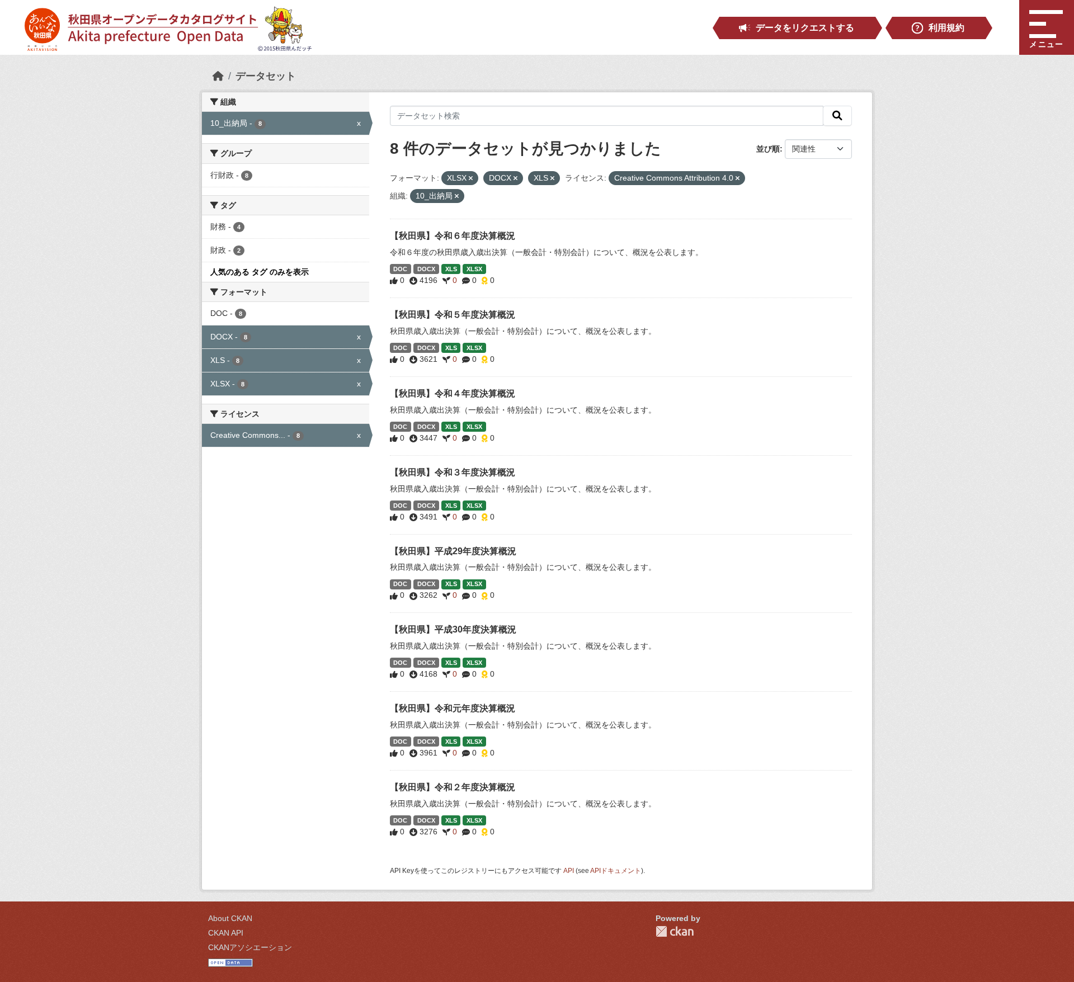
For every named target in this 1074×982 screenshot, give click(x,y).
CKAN (675, 931)
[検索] (837, 116)
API (568, 871)
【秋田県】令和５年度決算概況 (452, 314)
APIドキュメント (615, 871)
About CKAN (230, 918)
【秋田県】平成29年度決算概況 (453, 551)
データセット (265, 76)
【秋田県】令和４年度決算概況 (452, 393)
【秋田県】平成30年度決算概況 (453, 629)
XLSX (474, 269)
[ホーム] (218, 76)
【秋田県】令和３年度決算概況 (452, 472)
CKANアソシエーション (250, 947)
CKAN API (225, 932)
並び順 (768, 148)
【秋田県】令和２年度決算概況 (452, 787)
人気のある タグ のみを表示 (259, 271)
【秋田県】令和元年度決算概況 (452, 708)
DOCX (426, 269)
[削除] (471, 178)
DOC (400, 269)
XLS (451, 269)
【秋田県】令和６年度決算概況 (452, 235)
